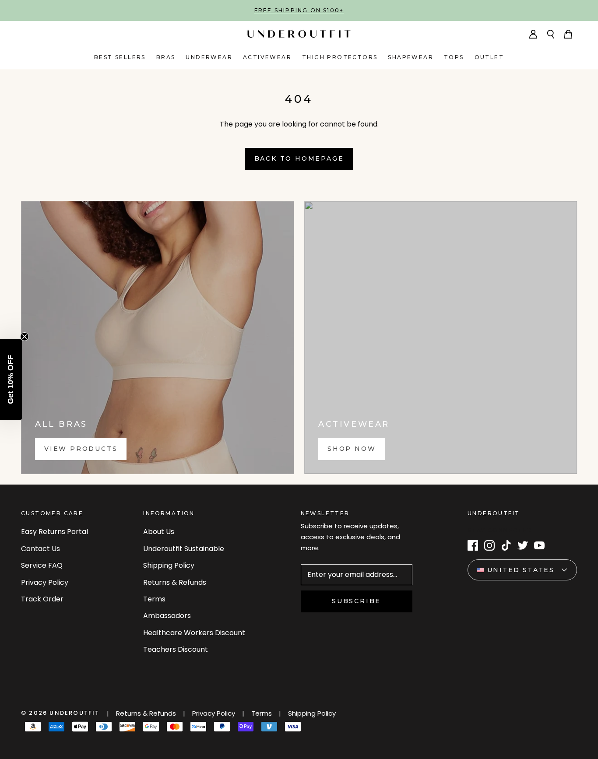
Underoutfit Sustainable (183, 549)
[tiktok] (506, 545)
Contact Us (40, 549)
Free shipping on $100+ (299, 10)
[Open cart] (568, 34)
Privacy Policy (44, 582)
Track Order (42, 599)
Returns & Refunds (174, 582)
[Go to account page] (533, 34)
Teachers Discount (175, 649)
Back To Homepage (299, 158)
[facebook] (473, 545)
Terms (154, 599)
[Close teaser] (24, 336)
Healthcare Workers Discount (194, 633)
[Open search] (550, 34)
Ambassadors (167, 616)
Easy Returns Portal (54, 532)
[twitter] (522, 545)
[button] (11, 379)
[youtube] (539, 545)
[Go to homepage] (299, 34)
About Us (158, 532)
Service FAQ (42, 565)
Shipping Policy (168, 565)
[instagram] (489, 545)
